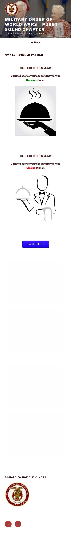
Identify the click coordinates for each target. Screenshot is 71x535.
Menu (37, 42)
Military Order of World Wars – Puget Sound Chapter (31, 24)
